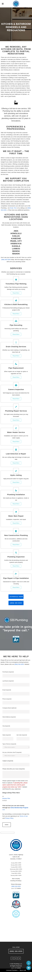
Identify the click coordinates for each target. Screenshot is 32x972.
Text (15, 208)
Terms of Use (24, 816)
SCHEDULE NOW (16, 596)
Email (11, 208)
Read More (16, 293)
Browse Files (6, 798)
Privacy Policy (9, 818)
